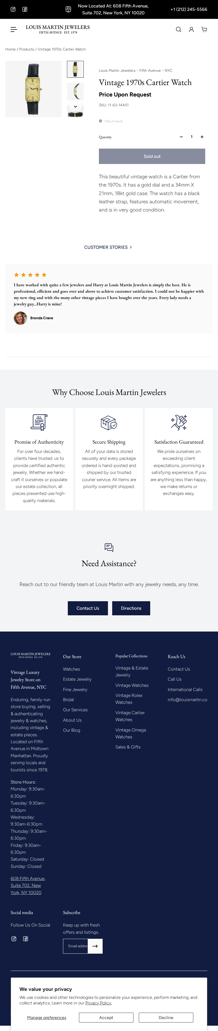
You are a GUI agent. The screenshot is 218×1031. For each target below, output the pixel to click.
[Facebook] (25, 9)
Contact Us (88, 608)
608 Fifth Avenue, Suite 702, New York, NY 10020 (28, 885)
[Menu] (14, 29)
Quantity (105, 136)
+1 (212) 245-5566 (188, 9)
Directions (131, 608)
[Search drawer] (178, 29)
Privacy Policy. (98, 1002)
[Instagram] (13, 9)
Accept (106, 1017)
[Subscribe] (95, 946)
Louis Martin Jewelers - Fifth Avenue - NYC (135, 70)
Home (11, 49)
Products (27, 49)
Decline (166, 1017)
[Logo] (58, 29)
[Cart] (204, 29)
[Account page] (191, 29)
